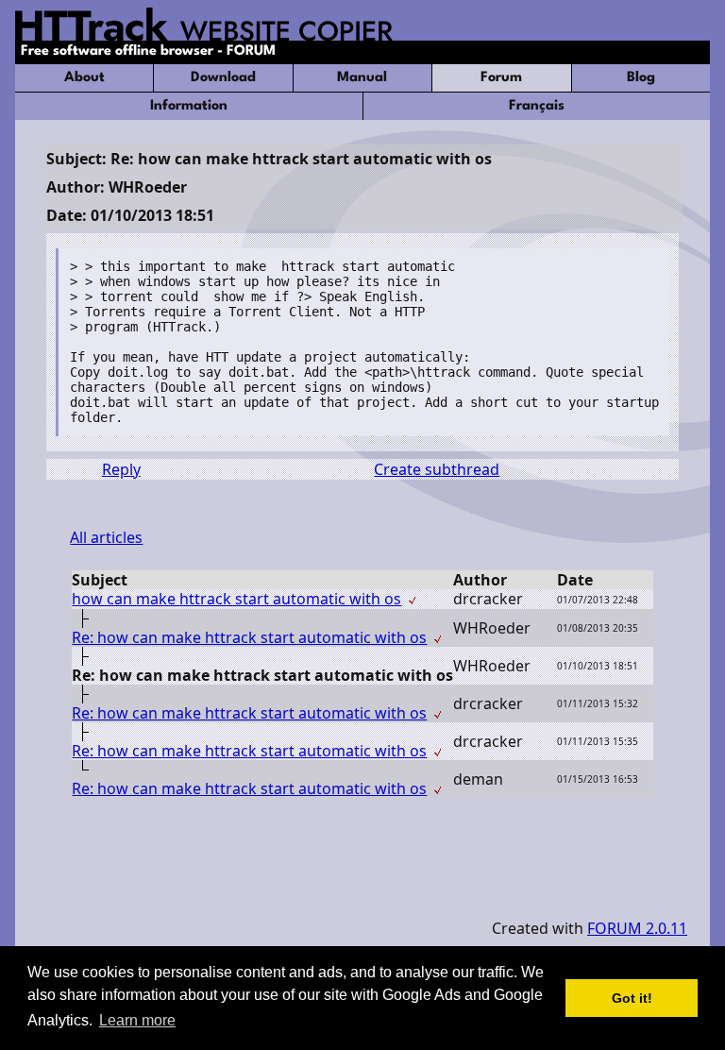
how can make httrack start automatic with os (236, 598)
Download (223, 78)
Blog (641, 78)
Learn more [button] (137, 1020)
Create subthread (436, 469)
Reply (121, 469)
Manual (362, 78)
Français (537, 106)
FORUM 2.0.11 (637, 928)
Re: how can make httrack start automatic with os (249, 637)
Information (189, 106)
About (84, 78)
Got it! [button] (632, 998)
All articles (106, 537)
